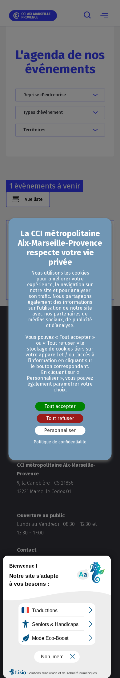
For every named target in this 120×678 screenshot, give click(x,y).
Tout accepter (60, 406)
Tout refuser (60, 418)
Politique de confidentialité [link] (60, 442)
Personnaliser (60, 430)
